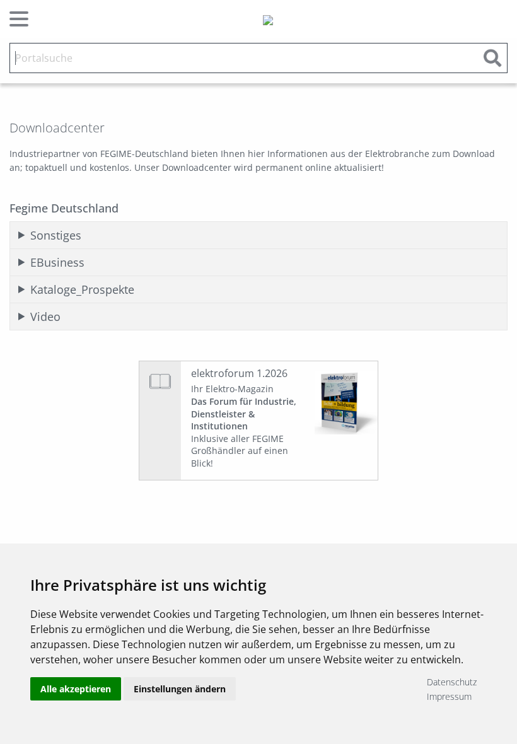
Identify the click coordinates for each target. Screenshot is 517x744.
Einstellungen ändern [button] (180, 689)
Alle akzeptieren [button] (75, 689)
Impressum (449, 696)
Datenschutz (452, 682)
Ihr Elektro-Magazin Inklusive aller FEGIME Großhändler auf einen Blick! (243, 426)
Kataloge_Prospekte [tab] (82, 289)
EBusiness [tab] (57, 262)
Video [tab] (45, 316)
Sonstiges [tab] (55, 235)
